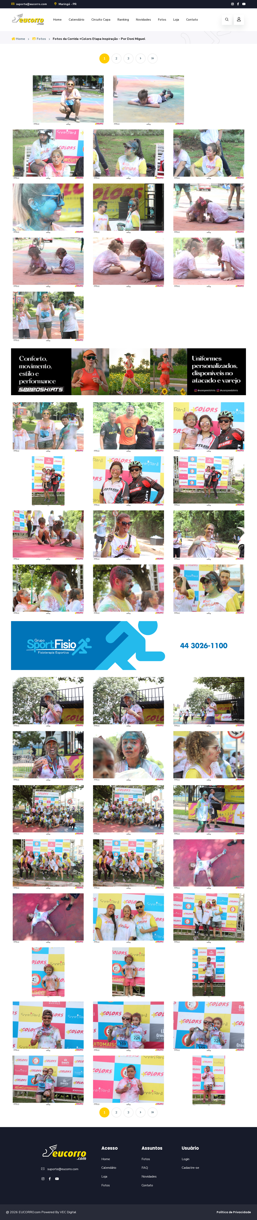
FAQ (145, 1168)
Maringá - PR (67, 4)
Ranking (123, 20)
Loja (176, 20)
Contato (192, 20)
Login (185, 1159)
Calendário (76, 20)
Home (57, 20)
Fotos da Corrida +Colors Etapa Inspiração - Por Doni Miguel (99, 39)
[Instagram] (232, 4)
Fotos (162, 20)
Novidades (143, 20)
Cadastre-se (190, 1168)
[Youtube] (244, 4)
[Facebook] (238, 4)
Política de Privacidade (234, 1212)
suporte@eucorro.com (31, 4)
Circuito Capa (100, 20)
